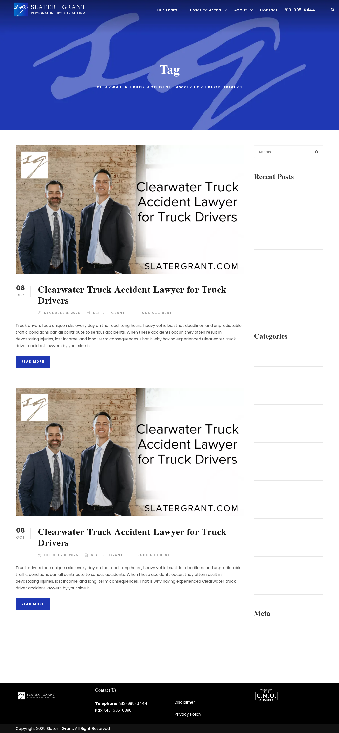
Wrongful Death (274, 588)
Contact (269, 10)
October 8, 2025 (61, 555)
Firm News (269, 436)
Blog (264, 372)
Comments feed (275, 650)
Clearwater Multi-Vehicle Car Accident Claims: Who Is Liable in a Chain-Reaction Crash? (290, 215)
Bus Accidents (273, 385)
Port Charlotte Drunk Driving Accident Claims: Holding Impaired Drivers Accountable (290, 238)
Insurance (269, 461)
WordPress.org (273, 662)
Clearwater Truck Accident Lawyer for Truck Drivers (132, 294)
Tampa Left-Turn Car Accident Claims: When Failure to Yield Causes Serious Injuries (288, 193)
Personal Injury (273, 537)
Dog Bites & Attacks (278, 410)
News (265, 512)
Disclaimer (184, 702)
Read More (32, 361)
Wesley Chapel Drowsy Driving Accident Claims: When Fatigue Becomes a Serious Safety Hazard (290, 306)
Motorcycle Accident (279, 499)
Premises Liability (275, 550)
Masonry (268, 474)
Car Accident (272, 398)
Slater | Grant (109, 313)
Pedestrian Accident (278, 524)
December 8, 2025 (62, 313)
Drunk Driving (272, 423)
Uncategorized (273, 575)
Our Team (167, 10)
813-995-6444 (300, 10)
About (240, 10)
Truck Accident (154, 313)
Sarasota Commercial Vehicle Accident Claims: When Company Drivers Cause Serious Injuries (290, 260)
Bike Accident (272, 360)
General (267, 448)
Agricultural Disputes (278, 347)
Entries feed (271, 637)
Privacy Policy (187, 714)
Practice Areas (205, 10)
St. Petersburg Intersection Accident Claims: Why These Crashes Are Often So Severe (292, 283)
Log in (266, 624)
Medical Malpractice (278, 486)
